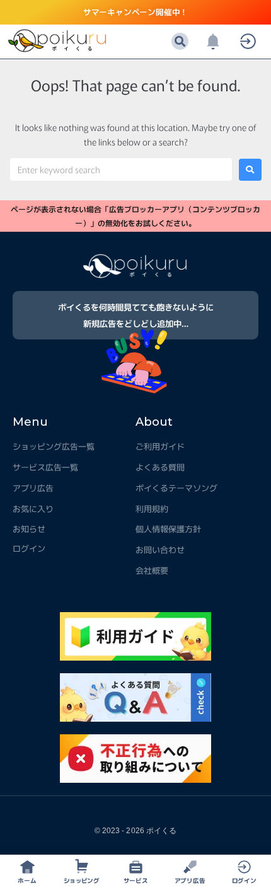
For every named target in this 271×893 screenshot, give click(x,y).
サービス (136, 880)
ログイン (244, 880)
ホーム (27, 880)
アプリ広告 (190, 880)
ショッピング (81, 880)
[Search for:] (121, 169)
